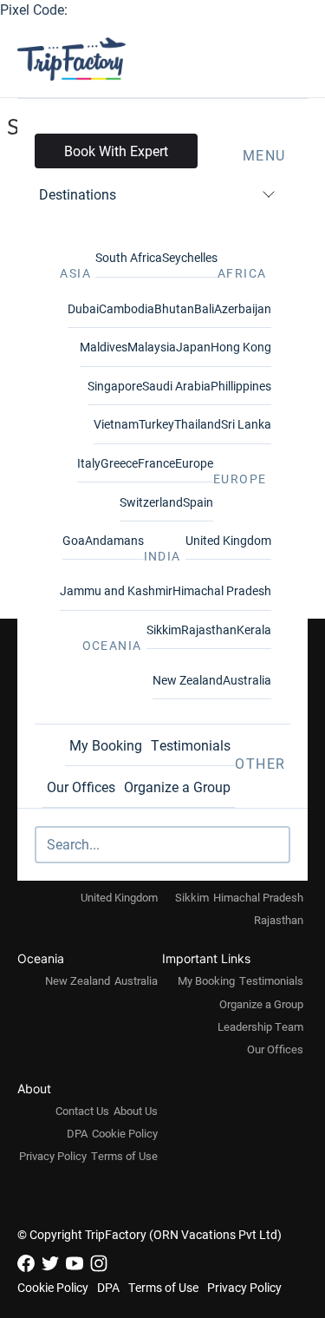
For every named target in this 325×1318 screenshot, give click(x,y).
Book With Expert (116, 150)
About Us (136, 1110)
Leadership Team (260, 1026)
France (156, 463)
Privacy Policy (53, 1156)
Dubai (83, 308)
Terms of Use (124, 1156)
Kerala (254, 629)
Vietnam (116, 424)
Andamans (114, 540)
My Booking (105, 745)
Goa (73, 540)
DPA (77, 1133)
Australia (247, 680)
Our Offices (81, 786)
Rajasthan (209, 629)
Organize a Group (177, 786)
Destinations (77, 194)
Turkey (156, 424)
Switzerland (151, 502)
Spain (198, 502)
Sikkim (163, 629)
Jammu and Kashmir (116, 590)
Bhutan (174, 308)
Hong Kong (241, 346)
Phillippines (241, 385)
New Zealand (188, 680)
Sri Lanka (246, 424)
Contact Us (82, 1110)
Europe (194, 463)
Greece (119, 463)
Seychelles (190, 257)
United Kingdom (228, 540)
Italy (89, 463)
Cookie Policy (125, 1133)
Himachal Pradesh (221, 590)
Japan (193, 346)
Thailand (197, 424)
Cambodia (126, 308)
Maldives (103, 346)
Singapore (115, 385)
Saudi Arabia (176, 385)
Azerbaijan (242, 308)
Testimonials (191, 745)
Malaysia (151, 346)
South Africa (128, 257)
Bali (204, 308)
